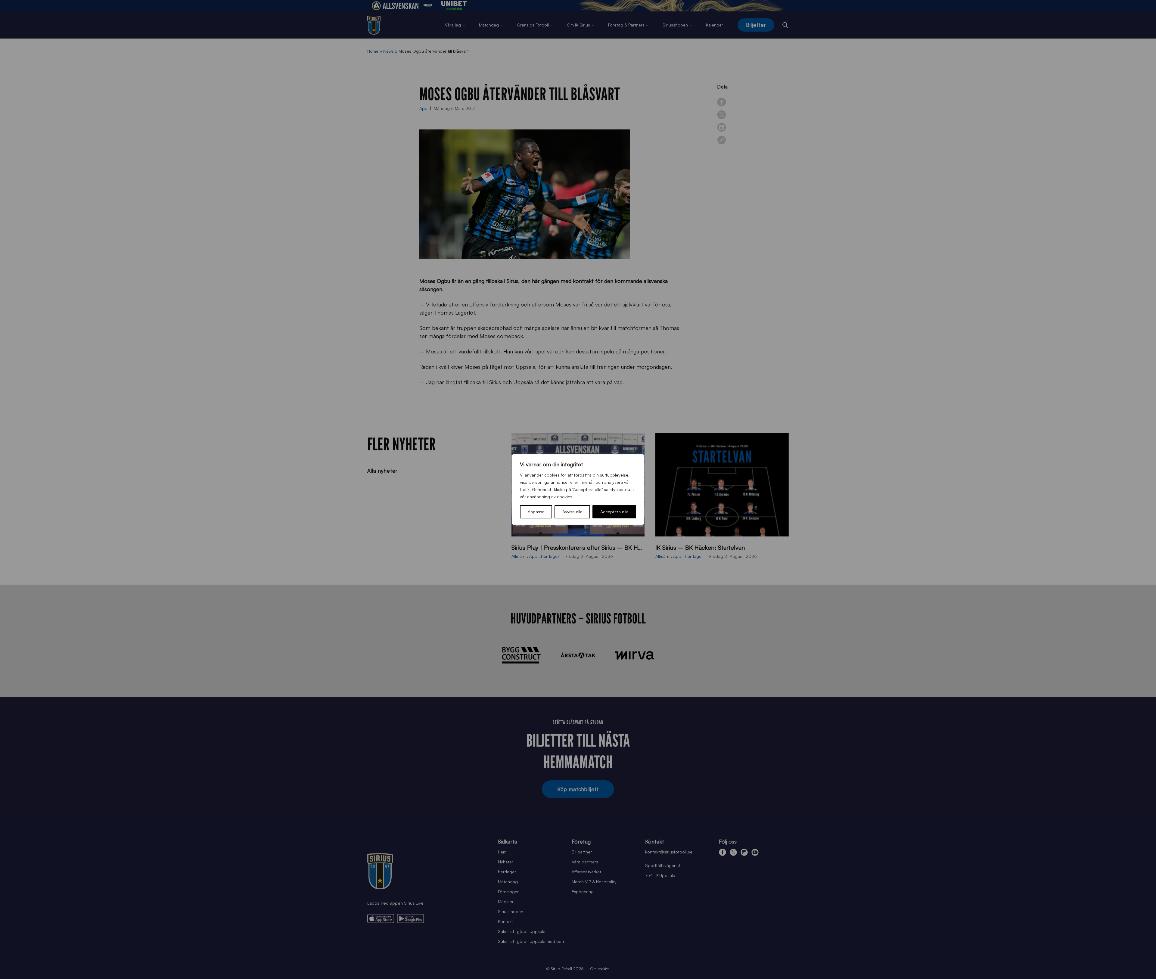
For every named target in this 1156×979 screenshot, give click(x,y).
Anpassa (536, 511)
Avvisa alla (572, 511)
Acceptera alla (614, 511)
